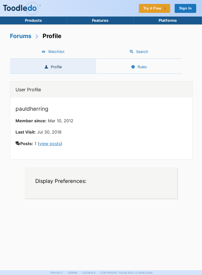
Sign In (185, 8)
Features (100, 20)
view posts (50, 143)
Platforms (168, 20)
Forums (21, 35)
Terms (73, 272)
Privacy (56, 272)
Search (142, 51)
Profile (56, 67)
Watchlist (56, 51)
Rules (142, 67)
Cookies (89, 272)
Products (33, 20)
